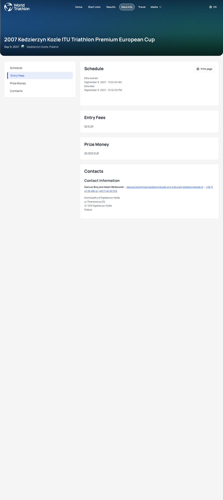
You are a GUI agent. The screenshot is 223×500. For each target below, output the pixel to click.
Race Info (126, 7)
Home (78, 7)
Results (111, 7)
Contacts (16, 91)
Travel (141, 7)
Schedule (16, 68)
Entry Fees (17, 75)
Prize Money (18, 83)
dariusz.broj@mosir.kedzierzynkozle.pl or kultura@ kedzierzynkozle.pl (165, 187)
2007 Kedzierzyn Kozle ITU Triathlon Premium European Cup (79, 39)
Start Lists (94, 7)
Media (154, 7)
